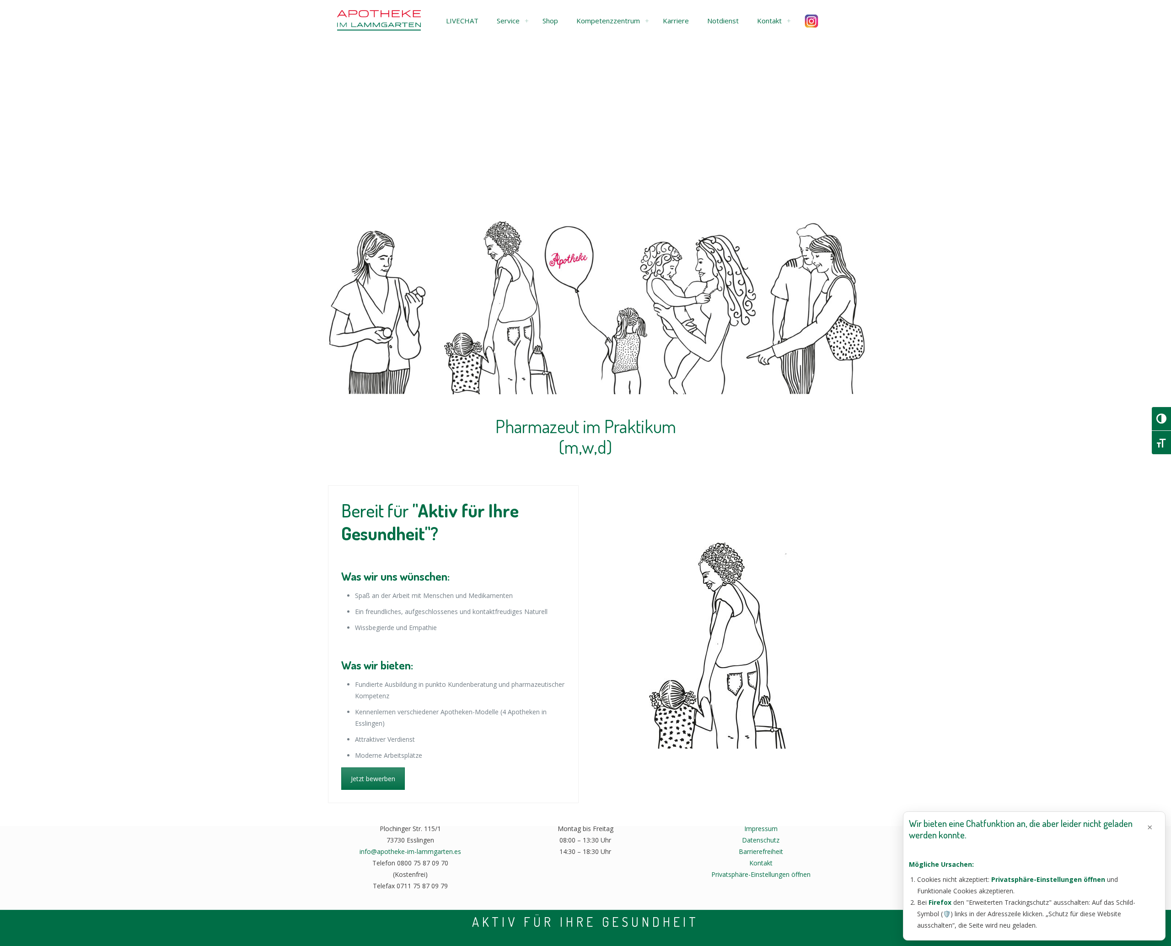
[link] (526, 20)
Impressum (761, 828)
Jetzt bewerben (373, 778)
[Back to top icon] (1127, 927)
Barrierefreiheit (761, 851)
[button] (462, 20)
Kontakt (761, 863)
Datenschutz (760, 840)
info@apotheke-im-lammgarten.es (410, 851)
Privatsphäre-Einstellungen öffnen (761, 874)
